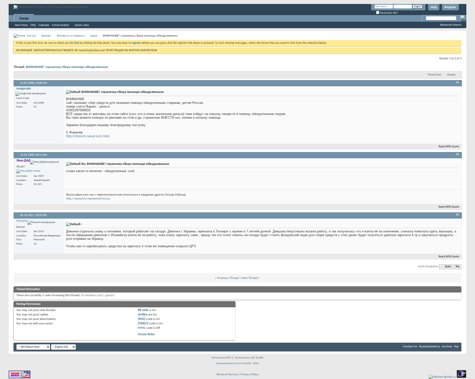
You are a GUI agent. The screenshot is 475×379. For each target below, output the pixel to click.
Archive (447, 346)
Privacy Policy (249, 374)
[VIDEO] (143, 323)
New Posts (21, 24)
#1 (457, 82)
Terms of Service (227, 374)
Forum (24, 18)
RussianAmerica (429, 346)
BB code (143, 310)
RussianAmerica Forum (229, 363)
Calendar (43, 24)
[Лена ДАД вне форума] (28, 171)
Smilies (142, 314)
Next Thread (250, 278)
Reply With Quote (449, 146)
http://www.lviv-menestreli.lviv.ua (88, 198)
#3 (457, 214)
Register (450, 7)
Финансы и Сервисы (71, 35)
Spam (93, 35)
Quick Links (82, 24)
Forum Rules (146, 334)
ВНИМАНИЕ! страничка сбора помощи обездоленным (67, 67)
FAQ (33, 24)
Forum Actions (60, 24)
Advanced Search (450, 24)
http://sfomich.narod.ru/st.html (87, 136)
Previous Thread (228, 278)
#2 (457, 154)
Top (457, 266)
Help (433, 7)
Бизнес (46, 35)
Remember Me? (388, 12)
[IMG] (141, 319)
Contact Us (410, 346)
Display (451, 74)
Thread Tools (434, 74)
